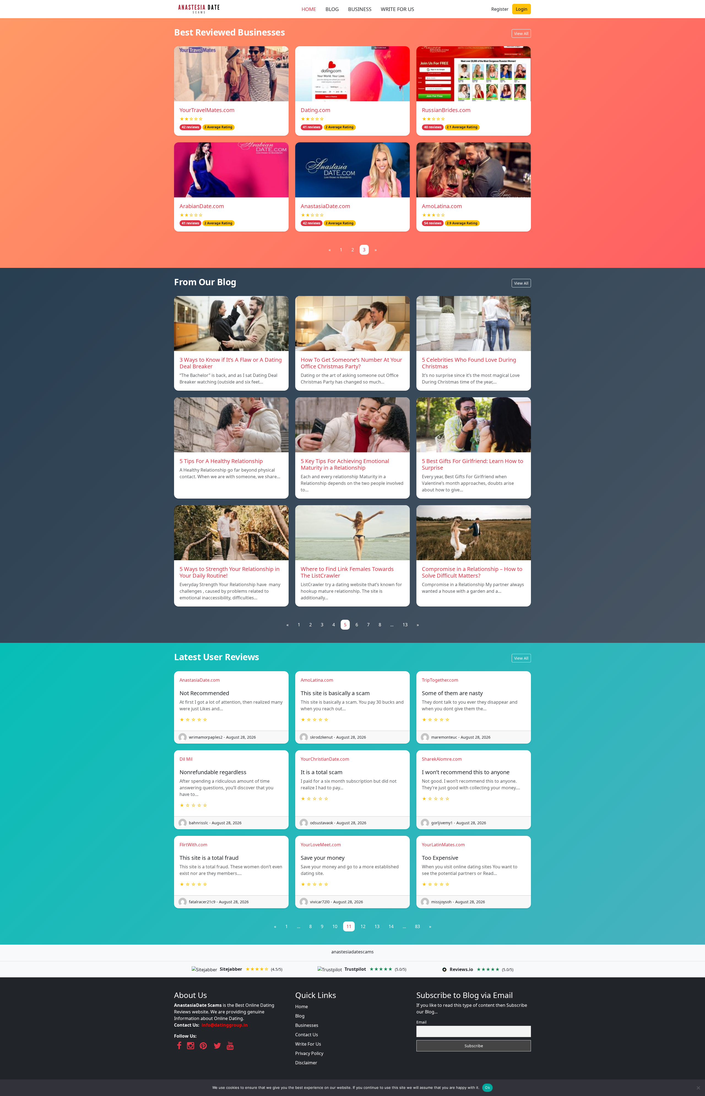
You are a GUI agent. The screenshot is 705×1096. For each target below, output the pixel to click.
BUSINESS (360, 9)
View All (521, 33)
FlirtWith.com (193, 845)
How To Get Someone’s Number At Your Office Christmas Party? (351, 363)
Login (521, 9)
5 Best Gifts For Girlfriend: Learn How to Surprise (472, 464)
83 (417, 926)
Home (301, 1006)
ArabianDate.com (202, 206)
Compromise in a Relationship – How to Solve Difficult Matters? (472, 572)
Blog (300, 1016)
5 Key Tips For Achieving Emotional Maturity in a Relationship (345, 464)
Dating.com (315, 110)
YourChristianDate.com (325, 759)
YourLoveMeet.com (321, 845)
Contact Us (306, 1035)
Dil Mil (186, 759)
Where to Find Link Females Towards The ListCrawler (347, 572)
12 (362, 926)
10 (334, 926)
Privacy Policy (309, 1053)
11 (348, 926)
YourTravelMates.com (207, 110)
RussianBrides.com (446, 110)
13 (405, 625)
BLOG (332, 9)
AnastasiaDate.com (325, 206)
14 (391, 926)
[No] (698, 1087)
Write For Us (308, 1044)
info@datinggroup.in (225, 1025)
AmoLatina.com (442, 206)
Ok (487, 1087)
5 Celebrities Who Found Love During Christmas (469, 363)
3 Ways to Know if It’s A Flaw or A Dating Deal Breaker (231, 363)
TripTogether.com (440, 680)
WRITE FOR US (397, 9)
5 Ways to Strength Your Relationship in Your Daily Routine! (230, 572)
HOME (309, 9)
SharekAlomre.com (442, 759)
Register (500, 9)
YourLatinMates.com (443, 845)
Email (421, 1022)
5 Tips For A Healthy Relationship (221, 461)
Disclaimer (306, 1063)
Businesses (306, 1025)
